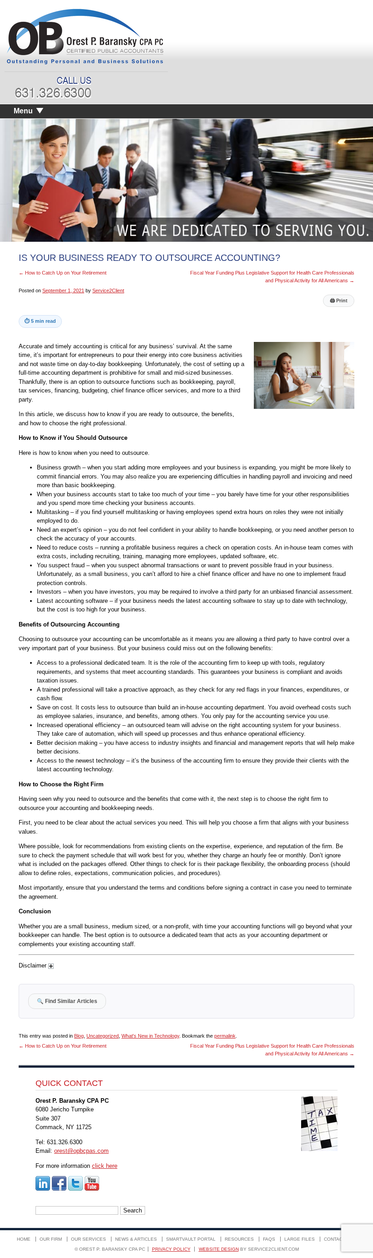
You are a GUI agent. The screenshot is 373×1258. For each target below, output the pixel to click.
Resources (239, 1239)
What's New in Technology (150, 1036)
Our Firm (51, 1239)
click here (104, 1165)
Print (339, 300)
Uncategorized (102, 1036)
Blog (79, 1036)
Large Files (299, 1239)
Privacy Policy (171, 1249)
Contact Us (338, 1239)
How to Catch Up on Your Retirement (62, 272)
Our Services (88, 1239)
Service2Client (108, 290)
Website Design (219, 1249)
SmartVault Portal (191, 1239)
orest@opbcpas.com (81, 1150)
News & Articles (136, 1239)
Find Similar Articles (67, 1001)
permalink (225, 1036)
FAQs (269, 1239)
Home (23, 1239)
